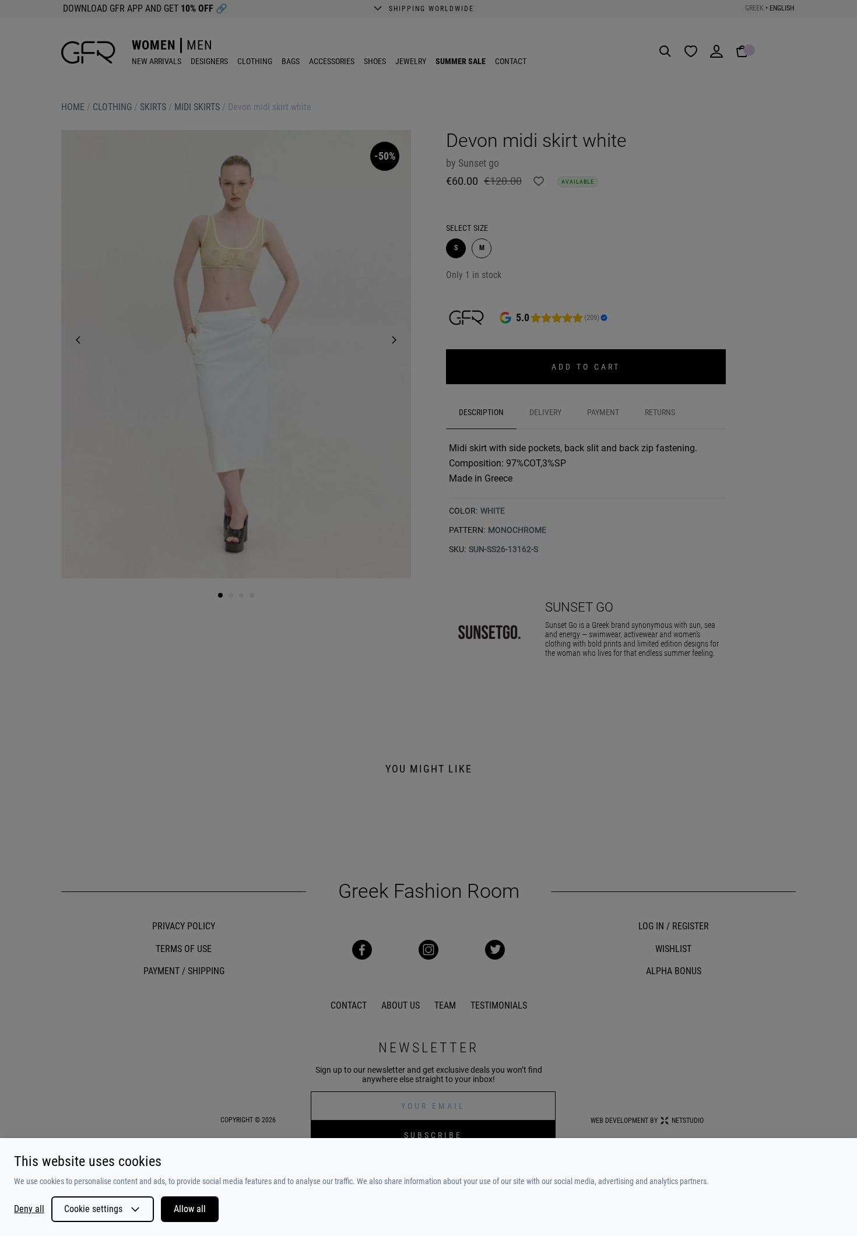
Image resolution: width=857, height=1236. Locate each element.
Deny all (29, 1209)
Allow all (190, 1208)
